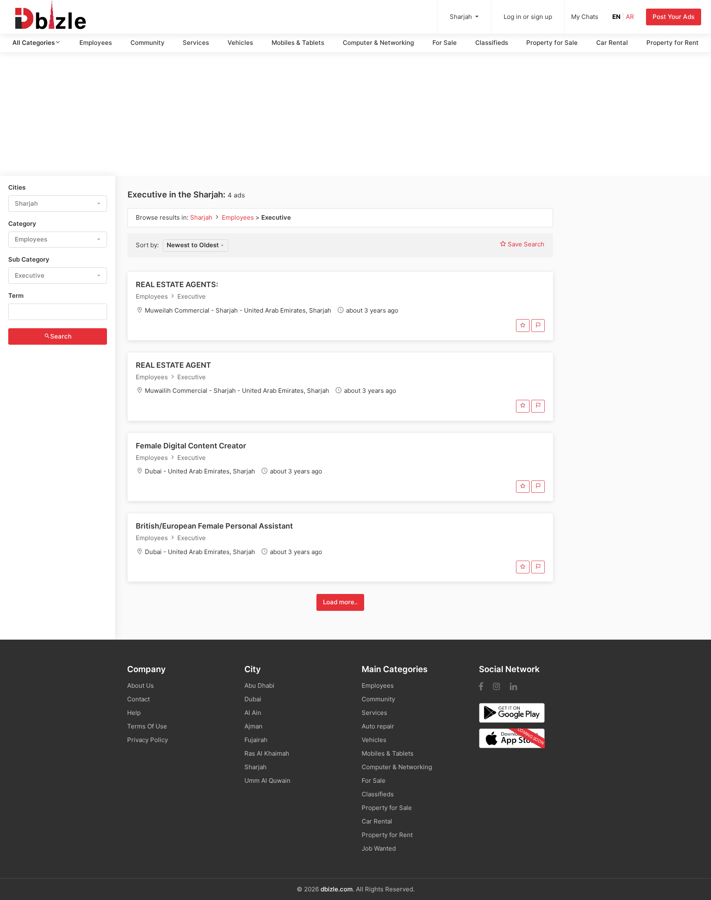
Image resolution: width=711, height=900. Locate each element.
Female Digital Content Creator (191, 445)
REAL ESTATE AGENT (173, 365)
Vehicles (240, 42)
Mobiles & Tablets (298, 42)
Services (196, 42)
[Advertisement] (355, 114)
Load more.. (340, 602)
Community (147, 42)
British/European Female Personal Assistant (214, 526)
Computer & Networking (378, 42)
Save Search (525, 244)
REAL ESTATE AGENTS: (177, 284)
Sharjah (202, 217)
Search (61, 336)
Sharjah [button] (462, 17)
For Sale (444, 42)
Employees (95, 42)
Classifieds (491, 42)
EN (616, 17)
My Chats (584, 17)
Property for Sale (552, 42)
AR (630, 17)
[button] (57, 203)
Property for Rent (672, 42)
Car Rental (612, 42)
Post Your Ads (674, 17)
